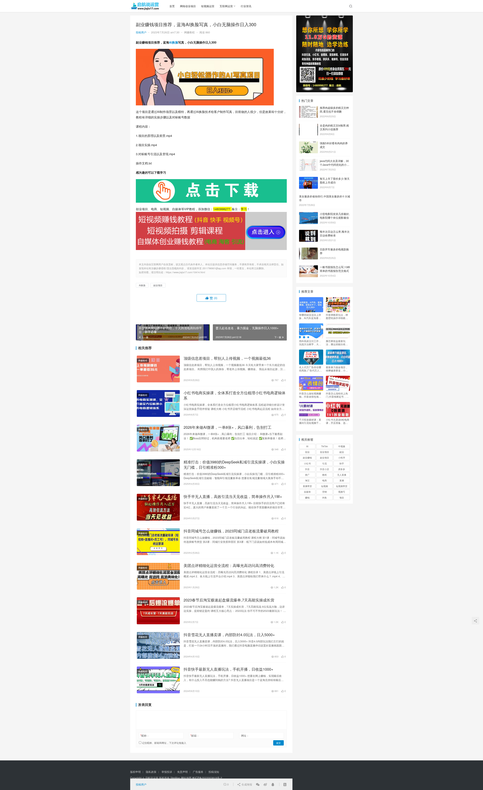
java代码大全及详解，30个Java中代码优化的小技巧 (334, 164)
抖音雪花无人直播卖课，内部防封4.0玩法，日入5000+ (229, 634)
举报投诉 (167, 771)
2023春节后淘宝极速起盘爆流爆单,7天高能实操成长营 (229, 600)
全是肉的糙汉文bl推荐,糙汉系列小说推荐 (334, 127)
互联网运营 (226, 6)
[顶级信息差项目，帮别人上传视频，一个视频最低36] (158, 369)
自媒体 (307, 491)
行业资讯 (246, 6)
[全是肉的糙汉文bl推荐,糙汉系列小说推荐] (308, 126)
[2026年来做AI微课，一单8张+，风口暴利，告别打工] (158, 438)
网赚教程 (189, 32)
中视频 (341, 446)
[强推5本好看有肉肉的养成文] (308, 143)
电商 (324, 480)
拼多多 (341, 469)
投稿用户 (141, 32)
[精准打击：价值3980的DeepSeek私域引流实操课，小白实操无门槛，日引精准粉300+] (158, 472)
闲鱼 (324, 497)
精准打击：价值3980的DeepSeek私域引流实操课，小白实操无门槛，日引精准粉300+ (234, 464)
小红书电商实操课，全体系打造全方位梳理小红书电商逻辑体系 (234, 395)
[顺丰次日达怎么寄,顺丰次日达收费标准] (308, 232)
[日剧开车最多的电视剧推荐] (308, 250)
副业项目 (157, 285)
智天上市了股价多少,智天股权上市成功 (335, 180)
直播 (341, 480)
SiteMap (175, 778)
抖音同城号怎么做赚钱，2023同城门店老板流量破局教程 (231, 531)
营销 (324, 491)
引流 (324, 463)
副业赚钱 (307, 457)
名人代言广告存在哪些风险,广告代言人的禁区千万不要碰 (310, 369)
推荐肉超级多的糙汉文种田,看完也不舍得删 (334, 109)
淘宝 (307, 480)
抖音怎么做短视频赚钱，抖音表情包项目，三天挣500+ (310, 395)
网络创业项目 (188, 6)
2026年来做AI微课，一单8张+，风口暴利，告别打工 (227, 427)
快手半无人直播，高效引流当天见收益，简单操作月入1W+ (233, 496)
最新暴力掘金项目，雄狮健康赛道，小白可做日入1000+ (337, 369)
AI (307, 446)
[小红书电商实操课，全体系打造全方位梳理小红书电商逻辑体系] (158, 403)
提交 (278, 742)
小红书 (307, 463)
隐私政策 (151, 771)
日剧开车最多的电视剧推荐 (334, 251)
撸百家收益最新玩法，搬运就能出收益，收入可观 (335, 342)
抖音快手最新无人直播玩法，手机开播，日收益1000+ (228, 669)
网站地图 (186, 778)
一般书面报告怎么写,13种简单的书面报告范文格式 (335, 269)
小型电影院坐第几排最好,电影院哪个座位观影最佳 (335, 215)
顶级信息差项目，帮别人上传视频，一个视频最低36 (227, 358)
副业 (341, 451)
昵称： (144, 735)
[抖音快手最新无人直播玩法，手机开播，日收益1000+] (158, 680)
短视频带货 (341, 486)
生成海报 (246, 784)
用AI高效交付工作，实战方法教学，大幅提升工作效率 (310, 342)
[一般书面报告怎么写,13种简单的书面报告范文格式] (308, 267)
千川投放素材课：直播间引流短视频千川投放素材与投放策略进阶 (310, 421)
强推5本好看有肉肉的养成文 (334, 145)
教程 (324, 474)
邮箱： (194, 735)
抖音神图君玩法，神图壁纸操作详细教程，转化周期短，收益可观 (337, 316)
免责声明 (182, 771)
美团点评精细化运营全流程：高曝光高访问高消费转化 (229, 565)
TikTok (324, 446)
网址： (245, 735)
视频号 (341, 491)
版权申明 (135, 771)
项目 (341, 497)
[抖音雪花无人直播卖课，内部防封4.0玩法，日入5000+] (158, 645)
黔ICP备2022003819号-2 (207, 778)
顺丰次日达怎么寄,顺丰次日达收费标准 (335, 233)
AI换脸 (173, 42)
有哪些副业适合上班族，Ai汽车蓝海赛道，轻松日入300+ (310, 316)
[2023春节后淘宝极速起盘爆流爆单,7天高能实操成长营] (158, 610)
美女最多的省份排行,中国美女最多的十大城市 (324, 198)
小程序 (341, 457)
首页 (172, 6)
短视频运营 (207, 6)
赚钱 (307, 497)
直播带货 (307, 486)
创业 (307, 451)
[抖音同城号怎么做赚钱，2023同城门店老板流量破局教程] (158, 541)
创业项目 (324, 451)
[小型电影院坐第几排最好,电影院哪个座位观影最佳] (308, 214)
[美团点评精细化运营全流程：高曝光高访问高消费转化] (158, 576)
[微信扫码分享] (257, 784)
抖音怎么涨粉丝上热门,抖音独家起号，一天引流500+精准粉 (337, 395)
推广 (307, 474)
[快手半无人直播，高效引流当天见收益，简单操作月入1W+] (158, 507)
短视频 (324, 486)
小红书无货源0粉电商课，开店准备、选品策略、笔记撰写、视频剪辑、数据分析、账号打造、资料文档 (337, 421)
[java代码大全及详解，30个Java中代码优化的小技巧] (308, 161)
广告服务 (198, 771)
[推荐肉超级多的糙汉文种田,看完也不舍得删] (308, 108)
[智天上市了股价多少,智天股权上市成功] (308, 179)
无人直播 (341, 474)
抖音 (307, 469)
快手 (341, 463)
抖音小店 (324, 469)
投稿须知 (213, 771)
